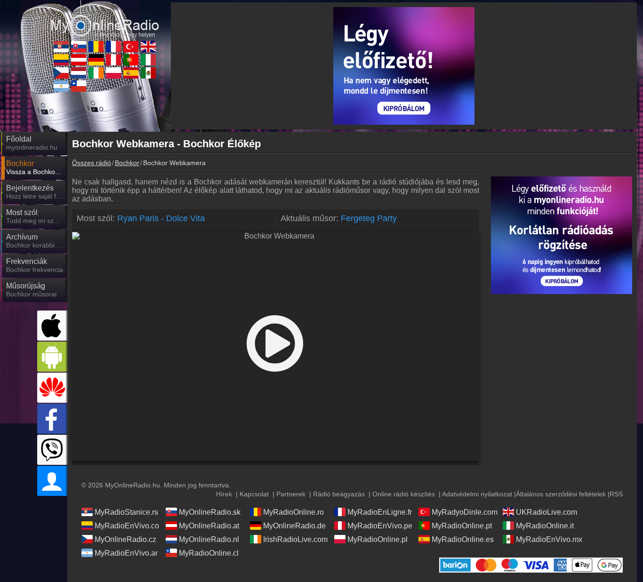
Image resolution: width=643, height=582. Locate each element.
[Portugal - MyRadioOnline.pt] (130, 59)
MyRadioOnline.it (545, 526)
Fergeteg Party (369, 218)
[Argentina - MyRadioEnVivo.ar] (61, 86)
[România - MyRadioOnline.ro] (96, 46)
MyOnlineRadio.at (209, 526)
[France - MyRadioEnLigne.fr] (113, 46)
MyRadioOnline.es (463, 539)
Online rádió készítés (403, 494)
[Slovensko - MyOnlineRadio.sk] (78, 46)
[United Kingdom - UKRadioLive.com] (148, 46)
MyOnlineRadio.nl (209, 539)
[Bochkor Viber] (52, 450)
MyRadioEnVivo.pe (379, 526)
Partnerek (290, 494)
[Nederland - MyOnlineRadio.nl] (78, 73)
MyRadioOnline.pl (377, 539)
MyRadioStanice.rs (126, 512)
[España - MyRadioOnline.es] (130, 73)
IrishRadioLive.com (295, 539)
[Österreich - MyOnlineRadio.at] (78, 59)
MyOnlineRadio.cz (125, 539)
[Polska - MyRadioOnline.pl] (113, 73)
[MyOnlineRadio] (105, 18)
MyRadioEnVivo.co (127, 526)
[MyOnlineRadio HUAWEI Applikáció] (52, 388)
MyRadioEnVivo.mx (549, 539)
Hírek (224, 494)
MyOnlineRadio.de (294, 526)
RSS (616, 494)
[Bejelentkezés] (52, 481)
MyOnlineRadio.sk (210, 512)
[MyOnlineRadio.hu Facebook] (52, 419)
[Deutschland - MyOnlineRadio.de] (96, 59)
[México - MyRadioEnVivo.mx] (148, 73)
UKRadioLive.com (546, 512)
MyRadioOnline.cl (209, 553)
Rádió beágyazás (339, 494)
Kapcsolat (254, 494)
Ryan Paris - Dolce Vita (161, 218)
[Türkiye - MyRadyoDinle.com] (130, 46)
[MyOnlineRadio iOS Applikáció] (52, 326)
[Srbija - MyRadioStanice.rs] (61, 46)
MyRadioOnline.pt (462, 526)
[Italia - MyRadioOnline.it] (148, 59)
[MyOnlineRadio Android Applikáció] (52, 357)
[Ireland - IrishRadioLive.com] (96, 73)
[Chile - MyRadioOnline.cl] (78, 86)
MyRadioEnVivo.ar (126, 553)
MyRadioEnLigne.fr (379, 512)
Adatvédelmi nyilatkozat (477, 494)
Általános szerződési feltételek (561, 494)
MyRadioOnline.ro (293, 512)
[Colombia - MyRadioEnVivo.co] (61, 59)
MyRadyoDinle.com (465, 512)
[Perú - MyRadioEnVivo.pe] (113, 59)
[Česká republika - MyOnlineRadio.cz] (61, 73)
